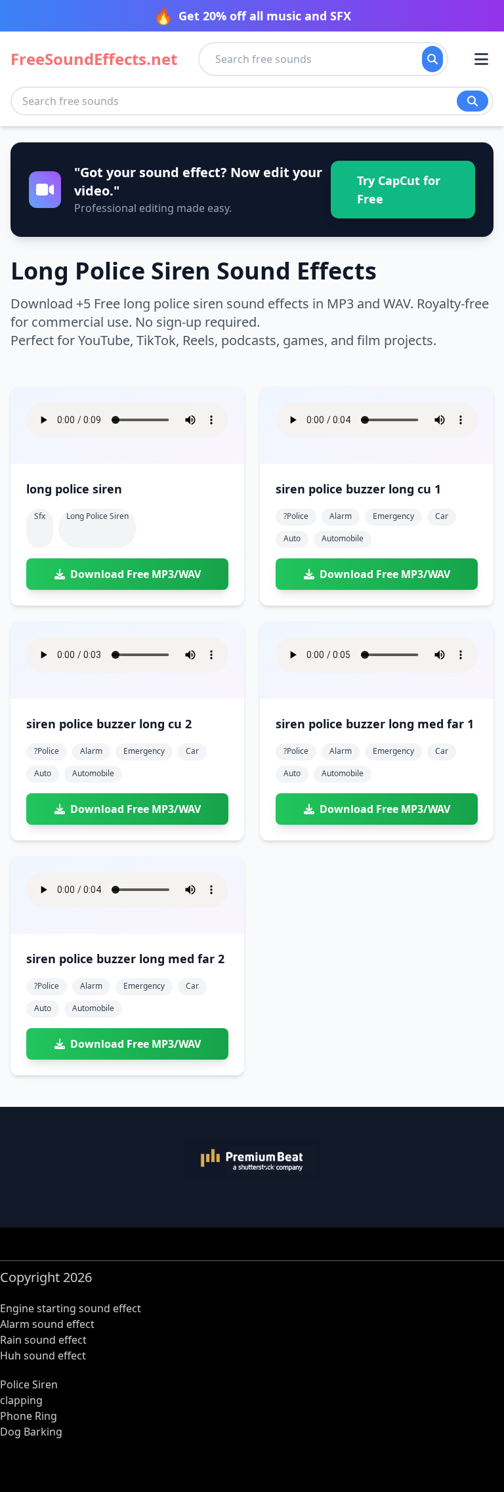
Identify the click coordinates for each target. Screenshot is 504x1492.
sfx (39, 516)
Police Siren (29, 1384)
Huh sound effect (43, 1355)
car (441, 516)
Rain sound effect (43, 1340)
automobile (343, 538)
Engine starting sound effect (70, 1308)
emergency (393, 516)
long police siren (97, 516)
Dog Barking (31, 1431)
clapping (21, 1400)
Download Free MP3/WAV (135, 574)
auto (292, 538)
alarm (340, 516)
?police (296, 516)
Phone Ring (28, 1416)
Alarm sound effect (47, 1324)
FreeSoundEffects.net (93, 59)
